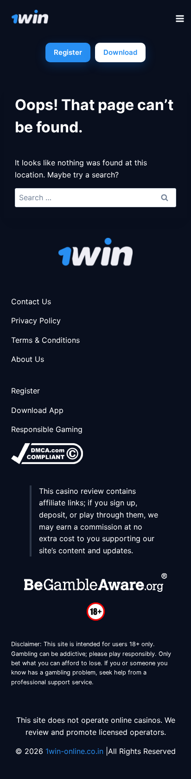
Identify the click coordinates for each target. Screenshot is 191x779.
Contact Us (31, 301)
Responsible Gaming (47, 429)
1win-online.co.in (75, 751)
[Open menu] (181, 18)
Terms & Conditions (45, 340)
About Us (27, 359)
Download (120, 52)
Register (68, 52)
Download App (37, 410)
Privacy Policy (36, 320)
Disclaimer (25, 644)
